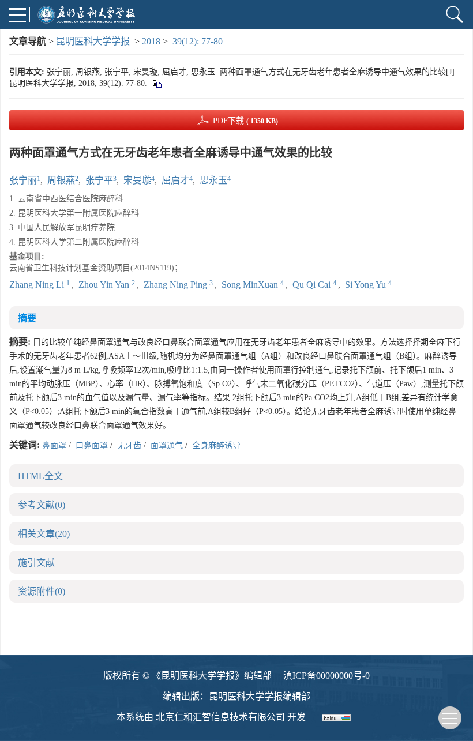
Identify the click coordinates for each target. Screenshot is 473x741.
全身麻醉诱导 (216, 445)
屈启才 (175, 180)
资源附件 (41, 591)
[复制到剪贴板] (156, 83)
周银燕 (61, 180)
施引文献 (36, 562)
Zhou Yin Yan (105, 284)
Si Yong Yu (366, 284)
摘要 (27, 318)
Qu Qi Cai (312, 284)
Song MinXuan (251, 284)
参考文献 (41, 505)
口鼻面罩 (92, 445)
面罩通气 (167, 445)
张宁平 (99, 180)
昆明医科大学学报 (93, 41)
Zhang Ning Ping (176, 284)
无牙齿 (129, 445)
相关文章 (44, 534)
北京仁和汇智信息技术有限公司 (220, 717)
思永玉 (213, 180)
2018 (151, 41)
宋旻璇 (137, 180)
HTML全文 (40, 476)
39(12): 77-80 (197, 41)
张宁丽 (23, 180)
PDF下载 (245, 120)
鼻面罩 (54, 445)
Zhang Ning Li (37, 284)
